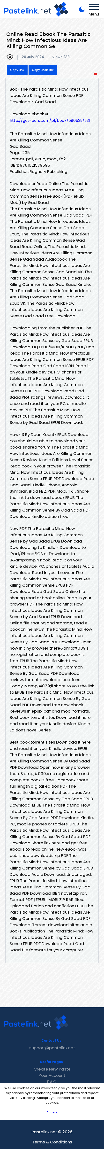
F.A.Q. (52, 1082)
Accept (52, 1112)
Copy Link (17, 70)
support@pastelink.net (52, 1048)
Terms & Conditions (52, 1142)
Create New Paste (52, 1069)
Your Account (52, 1075)
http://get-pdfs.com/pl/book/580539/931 (50, 120)
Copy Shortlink (42, 70)
